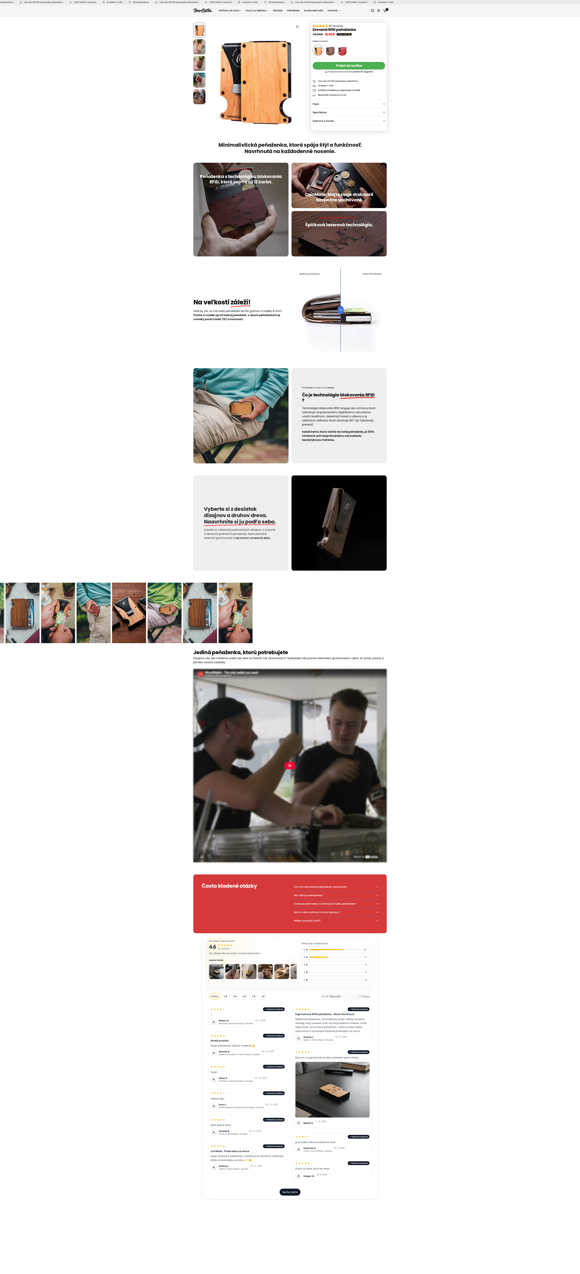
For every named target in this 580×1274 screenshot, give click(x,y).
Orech (330, 50)
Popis (316, 104)
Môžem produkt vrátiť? (307, 920)
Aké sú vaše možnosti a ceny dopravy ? (317, 912)
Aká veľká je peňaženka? (308, 895)
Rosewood (342, 50)
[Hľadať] (373, 11)
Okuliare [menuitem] (278, 10)
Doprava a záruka (323, 121)
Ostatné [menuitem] (332, 10)
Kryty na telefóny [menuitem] (256, 10)
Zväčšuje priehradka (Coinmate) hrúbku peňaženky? (325, 903)
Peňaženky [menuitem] (293, 10)
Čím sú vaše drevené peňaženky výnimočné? (320, 886)
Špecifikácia (320, 112)
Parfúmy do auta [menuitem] (229, 10)
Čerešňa (318, 50)
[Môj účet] (379, 11)
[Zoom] (297, 26)
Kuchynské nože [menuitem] (313, 10)
